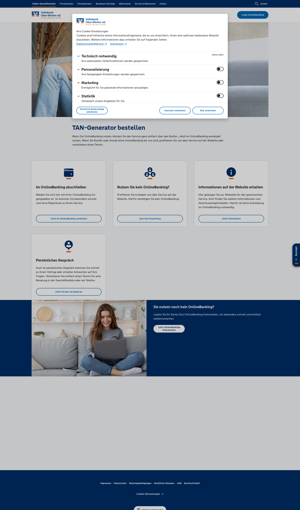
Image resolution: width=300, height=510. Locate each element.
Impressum (117, 43)
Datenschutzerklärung (90, 43)
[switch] (220, 69)
